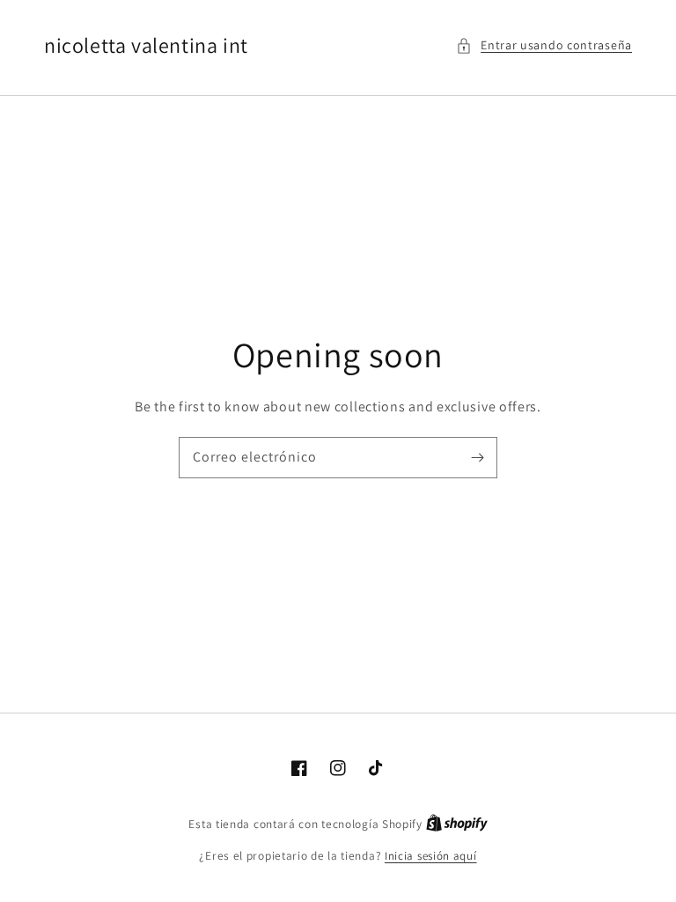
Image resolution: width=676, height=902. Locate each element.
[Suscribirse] (477, 457)
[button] (544, 45)
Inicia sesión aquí (431, 855)
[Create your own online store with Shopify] (457, 824)
